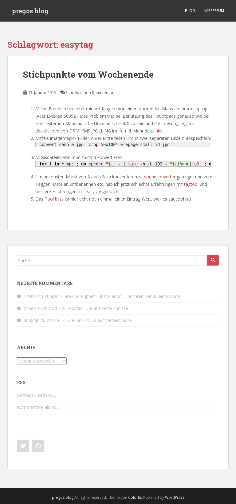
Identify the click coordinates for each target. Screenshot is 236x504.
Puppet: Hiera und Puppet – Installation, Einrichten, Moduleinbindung (112, 296)
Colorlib (135, 497)
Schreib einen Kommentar (89, 92)
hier (159, 131)
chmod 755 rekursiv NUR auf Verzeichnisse (85, 308)
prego (30, 308)
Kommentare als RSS (38, 407)
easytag (93, 191)
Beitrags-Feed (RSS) (37, 395)
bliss (59, 199)
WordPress (174, 497)
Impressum (214, 10)
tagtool (191, 184)
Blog (190, 10)
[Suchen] (213, 260)
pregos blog (30, 11)
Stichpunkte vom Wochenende (88, 74)
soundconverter (159, 177)
